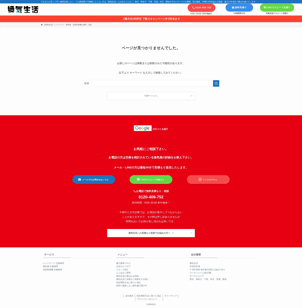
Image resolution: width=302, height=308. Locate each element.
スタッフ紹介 (122, 269)
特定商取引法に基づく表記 (128, 282)
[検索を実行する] (216, 83)
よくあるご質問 (123, 273)
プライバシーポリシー (147, 299)
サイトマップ (171, 296)
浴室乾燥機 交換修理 (52, 269)
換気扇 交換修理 (50, 266)
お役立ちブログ (123, 266)
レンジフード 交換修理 (53, 263)
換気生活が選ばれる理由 (127, 276)
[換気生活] (23, 9)
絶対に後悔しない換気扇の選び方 (131, 285)
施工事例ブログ (123, 263)
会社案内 (129, 296)
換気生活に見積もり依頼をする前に (132, 279)
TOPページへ (151, 96)
